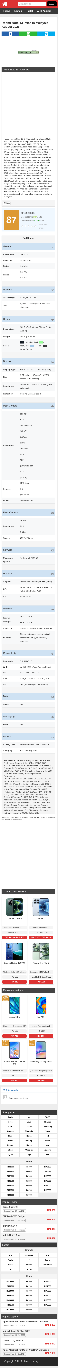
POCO (47, 1117)
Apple (10, 1117)
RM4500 (29, 1167)
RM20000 (10, 1300)
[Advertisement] (29, 105)
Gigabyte (29, 1255)
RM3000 (10, 1186)
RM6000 (29, 1186)
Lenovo (29, 1126)
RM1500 (10, 1172)
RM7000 (29, 1195)
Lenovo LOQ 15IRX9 (13, 1340)
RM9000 (47, 1186)
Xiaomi (47, 1150)
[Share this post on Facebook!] (10, 35)
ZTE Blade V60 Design (13, 1216)
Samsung (48, 1126)
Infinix (10, 1150)
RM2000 (10, 1176)
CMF (10, 1126)
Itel (29, 1117)
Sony (47, 1131)
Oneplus (29, 1150)
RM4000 (10, 1195)
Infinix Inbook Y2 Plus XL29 (16, 1331)
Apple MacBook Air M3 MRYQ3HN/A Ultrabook (26, 1350)
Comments (12, 1090)
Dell (10, 1269)
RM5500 (29, 1181)
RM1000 (10, 1167)
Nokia (28, 1136)
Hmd (10, 1136)
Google (10, 1131)
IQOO (10, 1155)
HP (29, 1260)
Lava (29, 1122)
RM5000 (29, 1176)
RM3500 (10, 1190)
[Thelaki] (3, 6)
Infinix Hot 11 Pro (11, 1235)
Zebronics (47, 1265)
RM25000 (10, 1310)
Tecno (47, 1141)
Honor (10, 1141)
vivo (47, 1145)
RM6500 (29, 1190)
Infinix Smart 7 (10, 1226)
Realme (47, 1122)
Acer (10, 1255)
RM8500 (47, 1181)
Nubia (29, 1145)
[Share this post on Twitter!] (46, 35)
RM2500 (10, 1181)
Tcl (47, 1136)
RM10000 (10, 1281)
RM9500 (47, 1190)
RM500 (29, 1172)
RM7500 (47, 1167)
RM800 (7, 203)
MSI (47, 1255)
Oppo (29, 1155)
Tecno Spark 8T (10, 1207)
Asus (10, 1122)
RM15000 (10, 1291)
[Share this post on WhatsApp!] (28, 35)
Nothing (28, 1141)
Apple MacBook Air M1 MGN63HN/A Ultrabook (25, 1322)
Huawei (10, 1145)
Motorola (29, 1131)
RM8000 (47, 1176)
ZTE (47, 1155)
